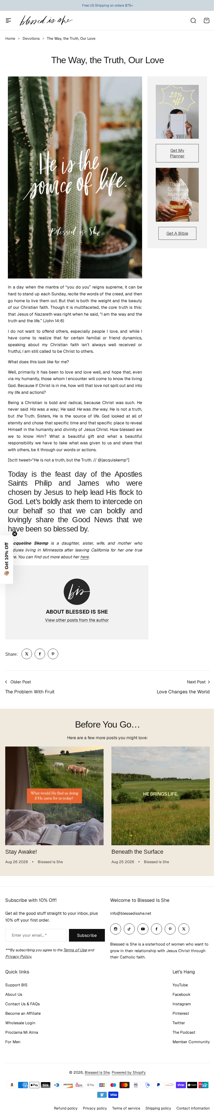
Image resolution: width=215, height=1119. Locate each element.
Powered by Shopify (127, 1072)
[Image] (177, 112)
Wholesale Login (20, 1022)
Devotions (31, 38)
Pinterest (177, 1013)
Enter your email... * (29, 935)
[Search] (193, 20)
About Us (13, 994)
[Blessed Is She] (45, 20)
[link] (27, 654)
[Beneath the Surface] (160, 796)
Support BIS (16, 984)
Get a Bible (177, 233)
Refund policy (62, 1108)
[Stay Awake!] (54, 796)
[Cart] (206, 20)
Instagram (178, 1003)
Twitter (175, 1022)
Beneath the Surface (137, 851)
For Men (12, 1041)
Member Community (187, 1041)
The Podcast (180, 1032)
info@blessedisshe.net (128, 913)
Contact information (189, 1108)
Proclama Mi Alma (21, 1032)
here (84, 557)
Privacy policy (91, 1108)
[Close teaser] (14, 533)
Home (10, 38)
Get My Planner (177, 153)
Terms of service (122, 1108)
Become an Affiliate (23, 1013)
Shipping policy (154, 1108)
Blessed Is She (95, 1072)
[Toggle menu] (8, 20)
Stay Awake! (21, 851)
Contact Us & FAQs (22, 1003)
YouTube (176, 984)
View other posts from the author (77, 620)
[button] (6, 559)
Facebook (178, 994)
